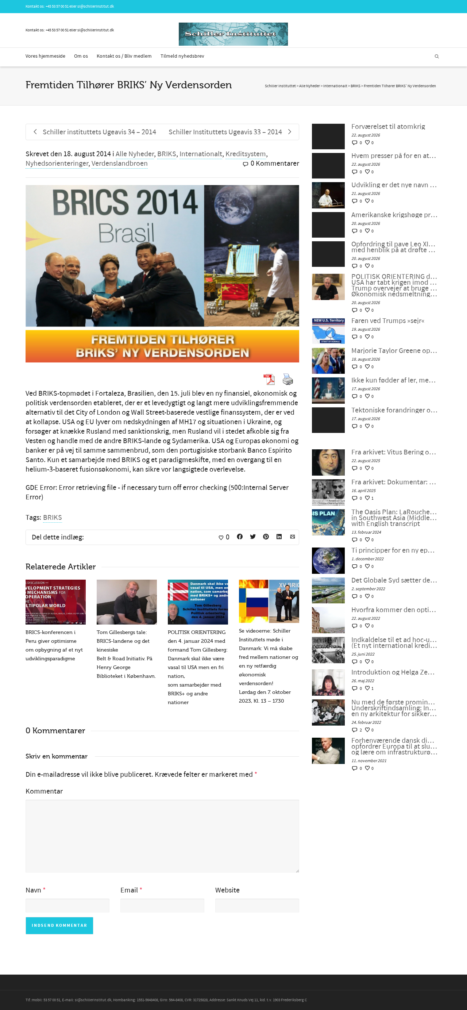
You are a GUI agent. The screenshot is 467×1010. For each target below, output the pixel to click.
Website (227, 890)
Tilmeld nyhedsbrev (182, 56)
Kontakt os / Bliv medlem (124, 56)
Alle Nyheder (135, 154)
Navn (33, 890)
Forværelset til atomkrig (388, 127)
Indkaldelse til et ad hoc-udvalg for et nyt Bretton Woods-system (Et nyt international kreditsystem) (394, 643)
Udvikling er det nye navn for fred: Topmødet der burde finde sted (394, 185)
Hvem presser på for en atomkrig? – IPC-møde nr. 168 (394, 156)
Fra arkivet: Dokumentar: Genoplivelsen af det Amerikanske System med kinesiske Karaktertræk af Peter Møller (394, 482)
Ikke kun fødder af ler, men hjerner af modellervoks (394, 380)
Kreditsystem (245, 154)
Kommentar (44, 791)
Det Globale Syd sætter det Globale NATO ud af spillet (394, 580)
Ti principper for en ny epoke (394, 550)
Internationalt (201, 154)
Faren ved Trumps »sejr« (388, 321)
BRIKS (166, 154)
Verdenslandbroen (120, 163)
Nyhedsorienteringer (57, 163)
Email (129, 890)
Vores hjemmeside (45, 56)
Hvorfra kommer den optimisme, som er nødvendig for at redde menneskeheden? (394, 610)
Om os (81, 56)
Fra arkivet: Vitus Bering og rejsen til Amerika (394, 452)
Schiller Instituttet (280, 86)
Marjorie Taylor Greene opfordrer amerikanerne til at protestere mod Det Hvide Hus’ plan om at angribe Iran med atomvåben (394, 351)
